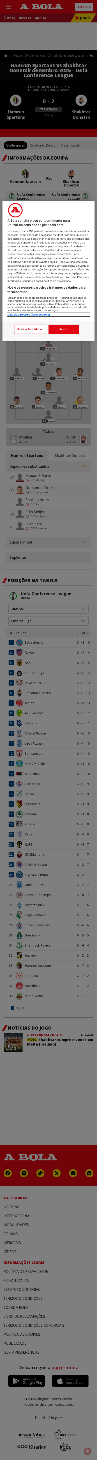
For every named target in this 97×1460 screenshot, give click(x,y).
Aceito (63, 329)
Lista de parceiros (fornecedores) (28, 314)
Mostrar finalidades (30, 329)
